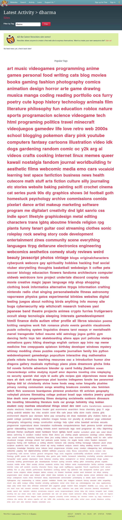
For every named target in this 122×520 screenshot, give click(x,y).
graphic (109, 394)
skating (36, 418)
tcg (96, 496)
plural (104, 442)
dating (82, 491)
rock (27, 234)
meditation (52, 480)
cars (92, 168)
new (93, 483)
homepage (87, 442)
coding (47, 95)
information (87, 287)
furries (87, 311)
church (9, 483)
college (17, 418)
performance (37, 469)
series (19, 192)
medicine (13, 347)
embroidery (35, 488)
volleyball (13, 394)
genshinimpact (28, 461)
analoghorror (70, 459)
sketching (31, 437)
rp (62, 368)
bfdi (19, 383)
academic (49, 464)
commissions (79, 198)
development (81, 234)
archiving (107, 499)
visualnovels (101, 325)
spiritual (65, 494)
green (93, 432)
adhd (19, 483)
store (81, 412)
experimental (59, 296)
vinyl (18, 480)
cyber (71, 422)
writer (23, 464)
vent (78, 406)
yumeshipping (77, 478)
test (27, 175)
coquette (60, 351)
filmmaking (38, 394)
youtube (96, 135)
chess (37, 351)
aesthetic (16, 168)
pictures (25, 394)
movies (98, 75)
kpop (38, 101)
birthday (64, 347)
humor (98, 359)
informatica (39, 287)
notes (17, 467)
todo (65, 480)
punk (31, 192)
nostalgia (31, 162)
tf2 (81, 391)
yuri (83, 338)
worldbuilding (91, 162)
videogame (83, 115)
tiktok (51, 434)
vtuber (12, 267)
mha (8, 488)
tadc (53, 494)
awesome (107, 405)
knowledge (21, 448)
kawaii (13, 162)
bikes (54, 475)
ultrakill (48, 475)
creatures (91, 491)
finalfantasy (91, 494)
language (59, 282)
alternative (58, 287)
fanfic (23, 338)
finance (23, 320)
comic (66, 148)
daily (73, 475)
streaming (75, 228)
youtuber (45, 480)
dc (94, 428)
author (110, 437)
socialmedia (76, 398)
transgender (26, 334)
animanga (29, 440)
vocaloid (106, 169)
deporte (24, 415)
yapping (20, 450)
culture (73, 181)
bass (72, 488)
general (40, 453)
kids (81, 470)
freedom (94, 440)
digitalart (39, 210)
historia (28, 409)
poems (107, 321)
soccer (12, 272)
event (54, 428)
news (86, 175)
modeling (88, 437)
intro (90, 342)
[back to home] (4, 3)
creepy (36, 422)
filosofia (59, 480)
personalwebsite (66, 291)
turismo (33, 453)
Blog (89, 514)
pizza (72, 364)
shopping (92, 282)
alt (16, 379)
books (13, 81)
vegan (59, 488)
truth (102, 467)
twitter (81, 488)
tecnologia (36, 315)
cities (54, 499)
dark (21, 379)
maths (85, 405)
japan (46, 282)
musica (15, 95)
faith (97, 494)
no (8, 376)
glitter (43, 475)
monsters (22, 437)
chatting (68, 434)
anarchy (35, 467)
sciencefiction (83, 451)
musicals (37, 364)
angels (74, 440)
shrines (41, 464)
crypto (76, 311)
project (49, 277)
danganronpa (41, 379)
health (98, 175)
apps (76, 338)
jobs (15, 499)
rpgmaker (78, 467)
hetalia (64, 456)
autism (44, 320)
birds (59, 301)
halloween (96, 442)
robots (21, 359)
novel (52, 412)
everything (90, 240)
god (52, 409)
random (50, 148)
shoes (109, 442)
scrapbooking (12, 453)
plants (13, 228)
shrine (46, 383)
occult (12, 315)
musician (91, 496)
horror (52, 88)
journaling (99, 181)
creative (24, 282)
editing (90, 216)
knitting (12, 325)
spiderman (74, 470)
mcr (69, 418)
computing (60, 415)
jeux (19, 494)
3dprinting (107, 428)
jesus (69, 412)
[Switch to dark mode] (119, 2)
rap (97, 342)
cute (27, 101)
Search (23, 2)
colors (87, 440)
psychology (40, 198)
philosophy (39, 108)
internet (63, 155)
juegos (24, 301)
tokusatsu (35, 502)
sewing (39, 234)
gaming (30, 81)
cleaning (71, 442)
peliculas (94, 338)
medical (38, 434)
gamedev (44, 128)
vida (64, 442)
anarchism (73, 409)
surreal (104, 453)
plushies (102, 383)
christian (69, 448)
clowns (95, 412)
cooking (45, 155)
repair (105, 491)
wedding (89, 445)
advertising (96, 488)
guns (102, 470)
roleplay (14, 234)
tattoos (9, 434)
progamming (37, 398)
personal (32, 75)
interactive (73, 355)
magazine (68, 453)
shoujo (9, 478)
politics (52, 122)
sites (48, 456)
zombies (66, 496)
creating (55, 459)
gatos (43, 296)
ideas (47, 437)
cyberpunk (15, 263)
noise (79, 383)
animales (108, 425)
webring (20, 499)
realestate (82, 415)
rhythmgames (11, 480)
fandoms (69, 272)
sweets (88, 478)
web (89, 128)
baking (50, 186)
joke (86, 491)
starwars (38, 415)
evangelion (82, 486)
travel (67, 122)
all (74, 320)
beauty (13, 257)
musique (25, 483)
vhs (69, 440)
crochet (91, 186)
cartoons (58, 142)
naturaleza (84, 496)
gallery (24, 364)
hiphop (11, 383)
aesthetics (39, 251)
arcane (88, 499)
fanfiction (53, 175)
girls (102, 412)
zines (39, 240)
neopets (71, 494)
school (14, 135)
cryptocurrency (106, 483)
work (36, 325)
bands (80, 440)
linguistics (50, 329)
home (55, 383)
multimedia (57, 425)
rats (104, 451)
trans (33, 222)
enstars (98, 451)
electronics (67, 245)
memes (92, 155)
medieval (60, 445)
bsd (42, 440)
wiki (59, 334)
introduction (84, 359)
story (52, 234)
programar (87, 428)
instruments (88, 488)
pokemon (53, 135)
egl (48, 445)
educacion (40, 272)
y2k (85, 148)
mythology (51, 364)
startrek (43, 472)
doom (36, 425)
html (11, 122)
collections (34, 491)
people (75, 434)
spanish (28, 376)
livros (82, 409)
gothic (91, 334)
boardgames (44, 391)
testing (12, 301)
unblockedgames (85, 483)
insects (31, 428)
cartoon (74, 342)
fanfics (93, 464)
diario (34, 494)
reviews (85, 251)
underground (17, 478)
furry (107, 95)
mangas (20, 440)
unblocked (106, 418)
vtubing (101, 486)
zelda (106, 486)
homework (72, 456)
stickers (37, 409)
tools (56, 402)
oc (77, 148)
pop (52, 415)
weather (77, 432)
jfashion (89, 368)
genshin (86, 325)
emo (81, 168)
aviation (97, 453)
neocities (80, 475)
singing (46, 291)
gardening (30, 148)
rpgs (79, 394)
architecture (87, 272)
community (56, 240)
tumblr (99, 425)
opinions (30, 499)
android (17, 412)
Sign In (112, 2)
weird (98, 251)
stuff (40, 181)
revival (62, 483)
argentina (36, 499)
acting (10, 412)
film (109, 101)
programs (23, 472)
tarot (74, 329)
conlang (57, 469)
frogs (56, 453)
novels (16, 368)
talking (76, 461)
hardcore (58, 442)
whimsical (35, 486)
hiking (37, 342)
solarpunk (79, 480)
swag (71, 383)
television (94, 321)
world (95, 437)
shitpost (37, 475)
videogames (42, 68)
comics (92, 81)
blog (85, 75)
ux (19, 469)
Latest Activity (19, 12)
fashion (47, 81)
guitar (49, 228)
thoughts (45, 267)
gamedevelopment (90, 315)
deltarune (47, 245)
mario (88, 412)
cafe (64, 412)
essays (83, 329)
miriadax (110, 491)
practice (76, 472)
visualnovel (11, 440)
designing (61, 398)
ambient (45, 450)
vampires (25, 325)
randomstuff (44, 486)
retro (78, 128)
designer (33, 496)
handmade (68, 472)
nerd (78, 428)
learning (14, 175)
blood (72, 483)
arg (93, 148)
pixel (53, 379)
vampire (9, 472)
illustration (80, 142)
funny (25, 228)
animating (46, 483)
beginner (110, 494)
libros (82, 320)
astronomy (100, 291)
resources (58, 359)
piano (64, 364)
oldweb (12, 277)
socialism (29, 434)
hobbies (71, 263)
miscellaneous (107, 496)
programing (30, 122)
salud (103, 432)
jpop (99, 409)
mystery (105, 347)
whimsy (12, 351)
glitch (82, 461)
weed (38, 431)
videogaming (92, 448)
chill (25, 442)
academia (19, 445)
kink (15, 494)
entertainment (20, 240)
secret (13, 502)
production (71, 391)
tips (79, 496)
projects (50, 311)
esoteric (27, 467)
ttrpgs (72, 287)
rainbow (76, 491)
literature (16, 108)
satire (99, 480)
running (22, 387)
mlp (71, 282)
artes (77, 422)
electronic (19, 409)
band (26, 311)
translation (45, 425)
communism (35, 387)
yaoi (95, 306)
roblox (90, 108)
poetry (14, 101)
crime (67, 483)
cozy (20, 406)
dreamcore (85, 364)
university (10, 461)
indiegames (76, 379)
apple (94, 478)
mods (41, 459)
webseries (11, 450)
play (23, 469)
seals (61, 467)
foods (63, 383)
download (28, 502)
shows (76, 192)
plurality (76, 418)
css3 (57, 494)
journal (67, 162)
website (35, 186)
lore (40, 277)
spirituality (55, 263)
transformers (95, 405)
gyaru (27, 342)
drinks (8, 502)
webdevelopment (18, 355)
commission (101, 478)
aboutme (58, 222)
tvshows (84, 306)
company (50, 472)
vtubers (96, 415)
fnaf (96, 263)
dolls (34, 320)
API (95, 514)
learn (27, 445)
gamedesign (40, 355)
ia (83, 478)
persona (91, 425)
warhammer (78, 494)
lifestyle (36, 216)
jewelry (98, 394)
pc (110, 415)
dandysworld (88, 470)
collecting (24, 329)
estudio (28, 469)
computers (18, 142)
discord (79, 277)
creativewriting (26, 480)
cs (33, 480)
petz (58, 456)
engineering (90, 245)
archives (101, 464)
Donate (78, 514)
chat (35, 291)
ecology (57, 422)
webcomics (17, 251)
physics (31, 296)
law (96, 379)
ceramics (99, 456)
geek (31, 475)
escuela (103, 422)
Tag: (9, 24)
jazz (31, 415)
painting (65, 186)
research (69, 306)
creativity (57, 210)
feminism (103, 387)
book (25, 287)
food (48, 75)
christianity (34, 383)
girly (90, 415)
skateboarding (52, 338)
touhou (32, 359)
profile (66, 320)
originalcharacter (54, 478)
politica (77, 499)
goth (109, 192)
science (62, 115)
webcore (31, 263)
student (11, 406)
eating (82, 445)
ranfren (49, 502)
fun (56, 108)
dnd (71, 210)
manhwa (30, 406)
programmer (13, 425)
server (108, 467)
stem (50, 486)
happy (99, 496)
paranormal (106, 379)
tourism (97, 445)
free (23, 347)
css (101, 210)
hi (24, 434)
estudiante (89, 453)
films (33, 168)
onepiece (108, 464)
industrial (38, 483)
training (86, 480)
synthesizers (55, 483)
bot (95, 472)
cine (93, 372)
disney (45, 478)
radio (27, 291)
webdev (26, 412)
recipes (70, 376)
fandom (51, 162)
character (42, 467)
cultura (101, 434)
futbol (40, 334)
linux (78, 155)
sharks (10, 409)
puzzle (11, 329)
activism (89, 391)
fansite (88, 379)
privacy (11, 387)
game (76, 88)
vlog (91, 402)
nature (105, 108)
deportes (71, 372)
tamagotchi (99, 491)
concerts (69, 461)
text (100, 448)
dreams (64, 329)
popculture (57, 355)
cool (61, 228)
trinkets (47, 428)
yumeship (27, 418)
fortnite (28, 368)
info (83, 301)
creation (83, 448)
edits (72, 499)
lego (73, 428)
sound (14, 437)
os (66, 475)
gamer (10, 428)
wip (42, 306)
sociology (93, 434)
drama (57, 434)
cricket (43, 445)
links (107, 364)
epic (98, 432)
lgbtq (44, 222)
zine (107, 359)
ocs (97, 95)
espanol (15, 491)
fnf (9, 368)
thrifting (78, 442)
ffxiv (18, 391)
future (24, 486)
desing (42, 488)
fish (43, 325)
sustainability (78, 453)
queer (107, 155)
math (29, 181)
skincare (11, 431)
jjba (36, 461)
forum (55, 431)
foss (62, 464)
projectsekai (42, 502)
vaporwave (15, 296)
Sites (7, 17)
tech (101, 115)
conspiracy (11, 448)
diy (48, 192)
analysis (68, 445)
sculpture (10, 445)
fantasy (39, 142)
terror (38, 448)
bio (95, 351)
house (17, 488)
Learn (39, 2)
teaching (44, 359)
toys (32, 338)
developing (73, 496)
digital (104, 296)
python (103, 351)
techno (45, 434)
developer (78, 347)
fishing (19, 442)
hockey (63, 440)
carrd (68, 368)
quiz (69, 475)
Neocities (7, 514)
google (63, 486)
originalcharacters (94, 257)
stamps (106, 338)
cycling (61, 461)
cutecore (15, 181)
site (102, 301)
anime (92, 68)
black (76, 486)
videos (14, 155)
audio (54, 376)
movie (11, 282)
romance (53, 325)
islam (20, 491)
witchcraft (53, 306)
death (17, 398)
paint (18, 502)
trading (39, 428)
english (62, 342)
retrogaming (26, 422)
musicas (10, 464)
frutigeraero (103, 311)
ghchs (98, 364)
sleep (22, 315)
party (14, 486)
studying (42, 372)
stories (20, 186)
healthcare (32, 442)
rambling (53, 488)
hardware (46, 431)
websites (91, 296)
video (99, 142)
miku (99, 428)
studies (39, 496)
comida (100, 198)
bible (37, 445)
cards (74, 464)
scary (76, 448)
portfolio (83, 95)
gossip (76, 488)
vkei (36, 376)
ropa (9, 437)
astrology (69, 334)
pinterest (58, 391)
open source (16, 514)
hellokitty (81, 402)
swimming (18, 434)
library (74, 451)
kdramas (48, 459)
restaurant (103, 440)
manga (31, 95)
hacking (85, 263)
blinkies (76, 296)
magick (39, 494)
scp (77, 483)
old (68, 415)
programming (70, 68)
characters (17, 222)
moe (110, 475)
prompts (93, 499)
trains (104, 415)
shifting (85, 494)
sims (14, 483)
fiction (60, 181)
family (87, 351)
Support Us (49, 2)
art (10, 68)
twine (46, 415)
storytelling (27, 267)
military (31, 483)
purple (56, 440)
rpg (101, 222)
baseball (85, 422)
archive (59, 198)
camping (105, 472)
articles (29, 472)
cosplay (92, 277)
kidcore (44, 448)
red (105, 494)
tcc (100, 437)
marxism (70, 486)
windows (92, 347)
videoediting (20, 428)
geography (102, 391)
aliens (67, 338)
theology (10, 456)
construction (47, 422)
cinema (106, 186)
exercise (47, 488)
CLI (84, 514)
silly (85, 181)
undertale (64, 277)
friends (74, 222)
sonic (106, 228)
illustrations (48, 469)
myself (53, 372)
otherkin (50, 442)
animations (14, 342)
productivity (59, 496)
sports (14, 115)
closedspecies (44, 461)
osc (68, 359)
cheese (24, 494)
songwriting (106, 480)
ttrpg (32, 245)
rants (62, 453)
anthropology (108, 448)
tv (109, 162)
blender (54, 368)
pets (106, 267)
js (38, 442)
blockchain (88, 472)
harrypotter (11, 459)
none (25, 398)
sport (23, 216)
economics (79, 437)
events (74, 325)
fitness (85, 291)
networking (81, 456)
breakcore (72, 387)
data (110, 376)
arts (49, 181)
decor (20, 475)
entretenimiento (11, 496)
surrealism (85, 432)
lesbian (99, 402)
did (28, 456)
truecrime (39, 437)
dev (72, 406)
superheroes (94, 467)
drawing (91, 88)
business (71, 175)
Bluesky (33, 514)
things (56, 406)
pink (81, 135)
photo (65, 325)
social (104, 263)
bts (9, 402)
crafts (29, 155)
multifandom (65, 488)
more (96, 486)
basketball (61, 267)
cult (60, 494)
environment (13, 415)
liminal (82, 459)
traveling (84, 372)
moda (104, 277)
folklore (68, 464)
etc (10, 186)
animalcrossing (42, 491)
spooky (57, 491)
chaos (31, 478)
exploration (26, 491)
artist (40, 204)
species (86, 475)
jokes (22, 502)
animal (92, 475)
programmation (12, 475)
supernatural (26, 425)
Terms (108, 514)
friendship (30, 448)
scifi (78, 186)
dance (28, 204)
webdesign (79, 267)
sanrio (91, 210)
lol (24, 383)
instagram (71, 480)
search (76, 445)
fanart (37, 228)
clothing (13, 287)
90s (41, 192)
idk (109, 142)
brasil (71, 394)
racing (53, 445)
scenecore (28, 391)
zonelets (85, 387)
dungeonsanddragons (67, 491)
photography (70, 81)
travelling (18, 402)
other (55, 320)
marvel (11, 334)
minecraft (84, 122)
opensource (84, 434)
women (26, 453)
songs (48, 387)
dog (84, 355)
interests (67, 315)
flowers (55, 272)
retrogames (48, 453)
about (35, 301)
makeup (53, 204)
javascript (30, 257)
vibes (106, 475)
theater (46, 409)
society (34, 464)
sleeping (52, 315)
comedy (57, 251)
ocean (100, 368)
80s (58, 412)
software (90, 204)
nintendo (14, 291)
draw (73, 415)
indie (11, 216)
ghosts (97, 461)
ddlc (25, 499)
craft (28, 379)
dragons (12, 364)
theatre (37, 311)
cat (10, 192)
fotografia (90, 383)
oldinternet (99, 475)
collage (50, 394)
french (86, 467)
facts (22, 488)
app (83, 342)
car (62, 402)
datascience (100, 499)
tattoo (62, 459)
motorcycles (20, 496)
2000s (101, 128)
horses (63, 418)
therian (20, 431)
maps (71, 437)
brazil (51, 448)
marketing (71, 204)
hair (25, 450)
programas (11, 442)
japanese (14, 311)
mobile (17, 464)
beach (13, 488)
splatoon (51, 347)
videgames (52, 496)
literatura (46, 402)
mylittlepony (69, 467)
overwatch (28, 488)
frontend (45, 496)
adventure (41, 368)
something (10, 494)
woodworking (60, 499)
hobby (78, 368)
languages (16, 245)
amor (62, 372)
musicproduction (84, 464)
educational (43, 406)
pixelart (14, 204)
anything (71, 301)
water (19, 459)
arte (64, 88)
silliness (27, 496)
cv (78, 459)
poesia (23, 456)
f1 (103, 409)
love (67, 128)
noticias (38, 480)
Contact (71, 516)
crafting (104, 287)
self (42, 499)
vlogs (56, 467)
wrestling (59, 387)
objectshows (90, 376)
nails (20, 453)
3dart (28, 464)
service (104, 445)
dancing (12, 338)
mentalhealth (102, 329)
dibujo (99, 472)
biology (25, 272)
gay (42, 263)
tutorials (10, 467)
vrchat (19, 486)
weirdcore (27, 277)
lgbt (80, 210)
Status (101, 514)
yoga (97, 418)
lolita (76, 412)
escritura (96, 470)
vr (90, 329)
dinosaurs (103, 398)
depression (33, 459)
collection (45, 418)
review (16, 472)
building (19, 461)
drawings (49, 342)
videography (13, 422)
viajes (9, 486)
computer (105, 272)
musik (101, 494)
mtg (68, 470)
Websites (14, 2)
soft (21, 467)
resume (50, 334)
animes (63, 311)
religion (89, 222)
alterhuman (108, 456)
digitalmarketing (34, 450)
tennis (92, 451)
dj (82, 418)
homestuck (17, 198)
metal (78, 216)
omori (64, 406)
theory (50, 467)
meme (105, 342)
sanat (82, 472)
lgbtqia (62, 431)
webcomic (50, 168)
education (71, 108)
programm (51, 491)
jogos (81, 334)
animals (95, 101)
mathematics (97, 355)
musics (25, 478)
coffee (97, 267)
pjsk (78, 376)
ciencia (29, 494)
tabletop (108, 434)
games (14, 75)
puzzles (47, 351)
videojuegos (20, 128)
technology (73, 101)
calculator (93, 480)
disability (91, 486)
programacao (59, 448)
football (97, 192)
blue (9, 398)
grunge (70, 402)
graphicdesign (58, 216)
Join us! (109, 40)
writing (61, 75)
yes (62, 434)
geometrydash (46, 494)
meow (102, 376)
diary (69, 135)
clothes (93, 228)
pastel (10, 418)
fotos (110, 486)
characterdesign (17, 372)
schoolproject (91, 459)
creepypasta (36, 347)
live (15, 469)
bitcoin (109, 432)
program (15, 210)
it (90, 267)
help (65, 422)
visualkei (9, 491)
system (37, 329)
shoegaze (36, 472)
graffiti (17, 456)
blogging (32, 135)
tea (33, 412)
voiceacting (89, 461)
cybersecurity (27, 306)
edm (104, 437)
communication (66, 478)
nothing (48, 301)
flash (83, 425)
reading (64, 95)
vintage (62, 257)
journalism (74, 351)
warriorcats (64, 428)
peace (67, 499)
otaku (68, 451)
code (63, 234)
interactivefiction (104, 488)
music (20, 68)
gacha (53, 456)
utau (94, 387)
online (32, 372)
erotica (56, 464)
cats (74, 75)
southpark (29, 431)
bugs (11, 306)
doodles (26, 475)
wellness (53, 450)
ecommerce (61, 409)
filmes (50, 398)
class (98, 483)
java (52, 437)
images (55, 418)
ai (100, 148)
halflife (49, 499)
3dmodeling (32, 402)
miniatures (10, 499)
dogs (12, 148)
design (37, 88)
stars (10, 379)
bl (49, 376)
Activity (32, 2)
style (43, 376)
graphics (60, 192)
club (45, 499)
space (37, 175)
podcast (61, 394)
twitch (10, 391)
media (69, 168)
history (52, 101)
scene (73, 240)
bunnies (62, 379)
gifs (62, 376)
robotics (88, 394)
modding (25, 351)
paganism (56, 486)
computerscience (72, 425)
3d (86, 192)
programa (61, 451)
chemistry (90, 409)
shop (79, 282)
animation (17, 88)
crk (56, 472)
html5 (11, 320)
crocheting (91, 456)
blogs (74, 257)
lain (38, 338)
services (95, 422)
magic (36, 282)
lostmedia (60, 475)
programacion (37, 115)
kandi (69, 431)
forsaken (61, 472)
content (107, 470)
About (70, 514)
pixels (11, 359)
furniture (54, 461)
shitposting (41, 456)
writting (43, 442)
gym (100, 334)
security (16, 376)
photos (47, 257)
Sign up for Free (101, 2)
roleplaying (104, 372)
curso (33, 456)
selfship (10, 469)
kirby (32, 445)
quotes (105, 459)
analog (57, 437)
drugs (99, 459)
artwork (37, 440)
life (58, 128)
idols (29, 486)
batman (63, 470)
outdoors (90, 398)
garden (25, 459)
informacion (38, 478)
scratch (45, 412)
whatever (89, 418)
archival (82, 499)
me (27, 210)
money (92, 301)
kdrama (65, 437)
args (107, 409)
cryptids (104, 461)
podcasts (49, 440)
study (71, 251)
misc (38, 412)
